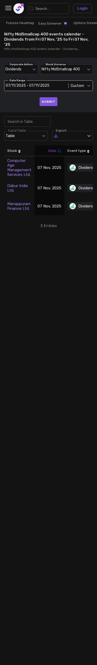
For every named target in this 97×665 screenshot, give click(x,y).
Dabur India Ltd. (17, 188)
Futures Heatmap (20, 23)
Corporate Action (21, 64)
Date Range (17, 80)
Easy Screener (50, 23)
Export (61, 130)
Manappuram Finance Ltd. (19, 206)
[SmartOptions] (18, 8)
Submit (48, 101)
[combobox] (42, 69)
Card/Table (17, 130)
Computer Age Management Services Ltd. (19, 167)
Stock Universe (56, 64)
